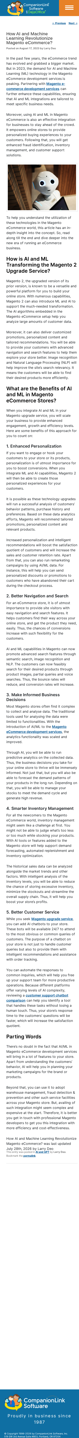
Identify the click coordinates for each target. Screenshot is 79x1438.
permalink (29, 1155)
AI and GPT (42, 1151)
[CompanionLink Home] (29, 8)
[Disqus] (42, 1222)
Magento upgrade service (52, 919)
